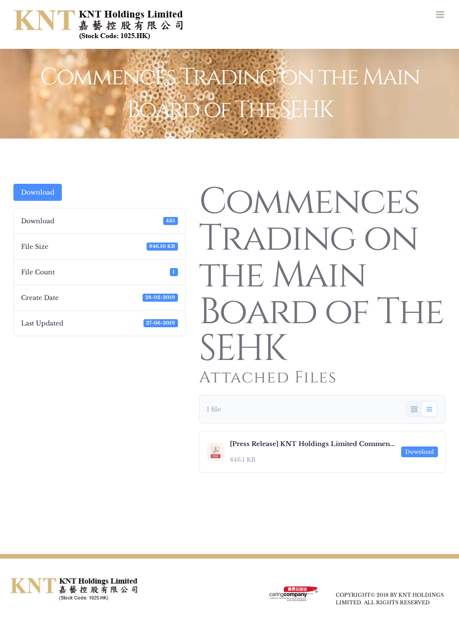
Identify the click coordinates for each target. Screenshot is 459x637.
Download (37, 192)
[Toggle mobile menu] (441, 14)
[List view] (429, 409)
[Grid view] (414, 409)
